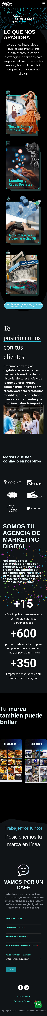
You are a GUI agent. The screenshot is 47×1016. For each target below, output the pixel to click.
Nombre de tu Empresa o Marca (21, 945)
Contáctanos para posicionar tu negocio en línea (23, 305)
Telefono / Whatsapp (16, 936)
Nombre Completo (15, 918)
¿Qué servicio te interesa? (18, 955)
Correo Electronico (15, 927)
